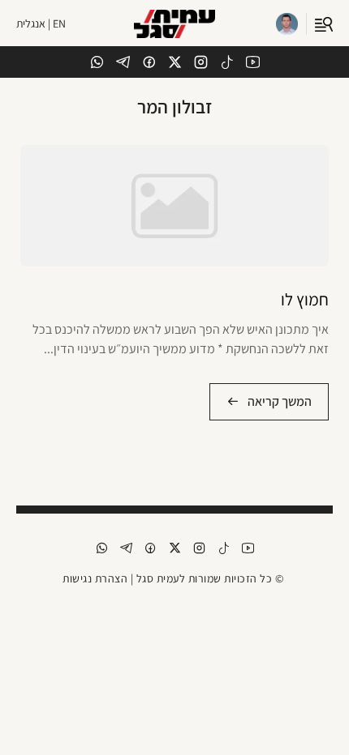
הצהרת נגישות (94, 578)
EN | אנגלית (41, 23)
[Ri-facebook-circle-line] (149, 62)
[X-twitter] (175, 62)
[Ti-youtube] (253, 62)
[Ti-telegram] (123, 62)
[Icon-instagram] (201, 62)
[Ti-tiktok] (227, 62)
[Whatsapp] (97, 62)
